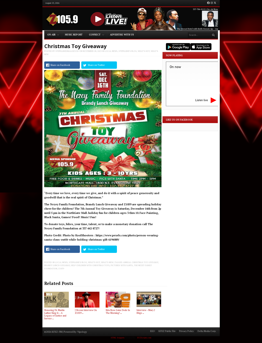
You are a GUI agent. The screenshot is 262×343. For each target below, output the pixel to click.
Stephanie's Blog (128, 51)
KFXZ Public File (167, 331)
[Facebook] (208, 3)
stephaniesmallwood (67, 51)
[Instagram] (212, 3)
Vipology (82, 331)
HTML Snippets (117, 337)
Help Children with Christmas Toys (90, 265)
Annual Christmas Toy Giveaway (140, 262)
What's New (107, 262)
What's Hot (144, 51)
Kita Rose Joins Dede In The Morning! (118, 311)
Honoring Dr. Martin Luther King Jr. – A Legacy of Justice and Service (55, 314)
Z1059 (61, 268)
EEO (152, 331)
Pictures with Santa (122, 265)
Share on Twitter (96, 65)
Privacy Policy (186, 331)
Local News (111, 51)
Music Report (74, 34)
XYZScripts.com (144, 337)
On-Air (51, 34)
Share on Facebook (60, 65)
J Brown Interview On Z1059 (86, 311)
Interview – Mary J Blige (146, 311)
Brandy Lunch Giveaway (57, 265)
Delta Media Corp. (206, 331)
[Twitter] (215, 3)
